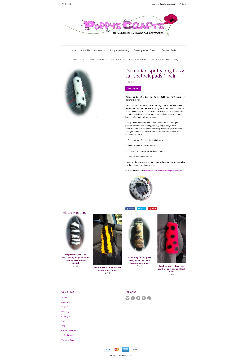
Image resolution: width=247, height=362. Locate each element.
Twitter (127, 298)
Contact (64, 306)
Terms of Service (69, 340)
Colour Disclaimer (69, 330)
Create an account (168, 4)
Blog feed (138, 298)
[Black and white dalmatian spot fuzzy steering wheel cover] (140, 202)
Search (64, 297)
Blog (63, 325)
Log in (154, 4)
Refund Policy (67, 335)
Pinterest (149, 298)
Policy (64, 321)
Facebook (133, 298)
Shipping (65, 311)
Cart (184, 4)
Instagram (144, 298)
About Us (65, 302)
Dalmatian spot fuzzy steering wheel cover (163, 170)
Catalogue (65, 316)
